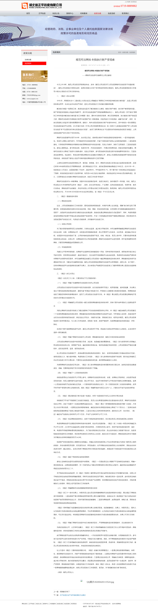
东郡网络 (118, 604)
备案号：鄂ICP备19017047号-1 (92, 606)
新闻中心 (69, 13)
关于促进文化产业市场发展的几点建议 (73, 595)
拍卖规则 (28, 63)
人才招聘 (128, 2)
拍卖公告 (56, 13)
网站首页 (24, 604)
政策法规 (97, 13)
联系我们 (134, 2)
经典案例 (83, 13)
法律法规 (28, 60)
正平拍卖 (42, 13)
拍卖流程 (111, 13)
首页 (119, 52)
